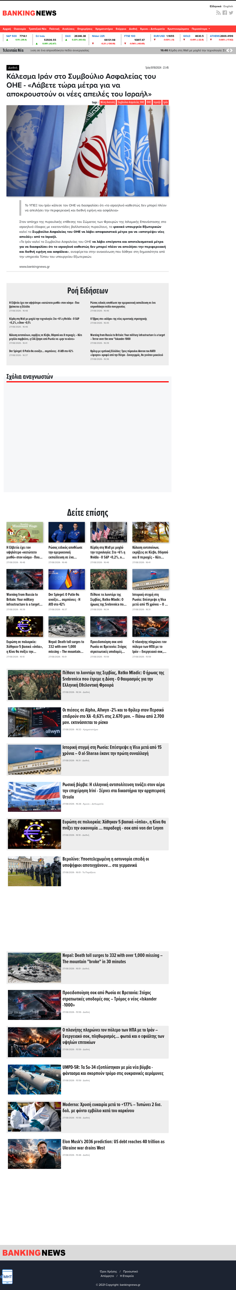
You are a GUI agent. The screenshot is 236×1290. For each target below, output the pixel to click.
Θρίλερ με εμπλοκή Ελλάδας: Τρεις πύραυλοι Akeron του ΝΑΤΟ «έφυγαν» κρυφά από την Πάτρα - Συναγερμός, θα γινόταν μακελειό (126, 353)
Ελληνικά (215, 6)
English (228, 6)
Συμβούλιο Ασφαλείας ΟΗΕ (131, 102)
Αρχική (7, 28)
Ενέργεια (121, 28)
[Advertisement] (87, 922)
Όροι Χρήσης (108, 1271)
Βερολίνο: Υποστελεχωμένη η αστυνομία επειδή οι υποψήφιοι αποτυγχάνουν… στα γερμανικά (106, 862)
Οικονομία (20, 28)
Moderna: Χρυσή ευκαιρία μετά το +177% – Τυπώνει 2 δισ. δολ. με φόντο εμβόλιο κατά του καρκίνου (112, 1107)
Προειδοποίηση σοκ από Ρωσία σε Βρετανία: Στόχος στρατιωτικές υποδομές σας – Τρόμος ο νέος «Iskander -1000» (108, 647)
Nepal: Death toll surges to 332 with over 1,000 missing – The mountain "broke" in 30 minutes (66, 647)
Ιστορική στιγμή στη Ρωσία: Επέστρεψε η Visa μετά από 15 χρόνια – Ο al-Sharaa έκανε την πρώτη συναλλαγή (150, 599)
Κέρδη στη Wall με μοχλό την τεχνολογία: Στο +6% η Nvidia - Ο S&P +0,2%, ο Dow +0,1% (90, 50)
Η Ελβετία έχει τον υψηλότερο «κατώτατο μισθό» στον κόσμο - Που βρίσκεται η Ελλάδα (44, 305)
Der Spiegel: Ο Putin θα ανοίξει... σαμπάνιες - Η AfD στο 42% (41, 351)
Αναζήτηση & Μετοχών (231, 30)
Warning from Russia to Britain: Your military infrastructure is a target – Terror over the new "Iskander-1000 (127, 337)
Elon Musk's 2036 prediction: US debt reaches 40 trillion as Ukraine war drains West (114, 1145)
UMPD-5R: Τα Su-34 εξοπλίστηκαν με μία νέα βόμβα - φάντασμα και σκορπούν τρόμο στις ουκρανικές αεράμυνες (113, 1070)
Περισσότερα (200, 28)
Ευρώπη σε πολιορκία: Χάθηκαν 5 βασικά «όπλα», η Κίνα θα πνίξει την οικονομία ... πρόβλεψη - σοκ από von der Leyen (24, 647)
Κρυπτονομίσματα (178, 28)
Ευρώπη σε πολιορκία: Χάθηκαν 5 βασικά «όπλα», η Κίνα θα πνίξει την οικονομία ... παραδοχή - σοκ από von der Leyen (114, 825)
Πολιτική (54, 28)
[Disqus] (87, 442)
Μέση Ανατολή (107, 102)
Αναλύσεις (68, 28)
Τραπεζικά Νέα (37, 28)
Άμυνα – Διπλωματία (152, 28)
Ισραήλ (157, 102)
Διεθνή (133, 28)
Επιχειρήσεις (84, 28)
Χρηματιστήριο (104, 28)
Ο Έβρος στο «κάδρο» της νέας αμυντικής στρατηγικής (118, 319)
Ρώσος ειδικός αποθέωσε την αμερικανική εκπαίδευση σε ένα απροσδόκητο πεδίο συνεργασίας (123, 305)
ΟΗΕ (149, 102)
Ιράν (165, 102)
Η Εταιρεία (127, 1276)
